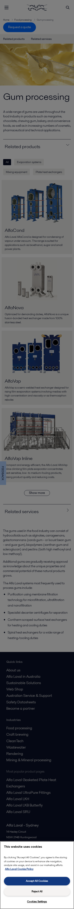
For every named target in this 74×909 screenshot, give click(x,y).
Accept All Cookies (37, 881)
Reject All (37, 891)
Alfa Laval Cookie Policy (19, 869)
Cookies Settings (37, 901)
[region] (37, 875)
